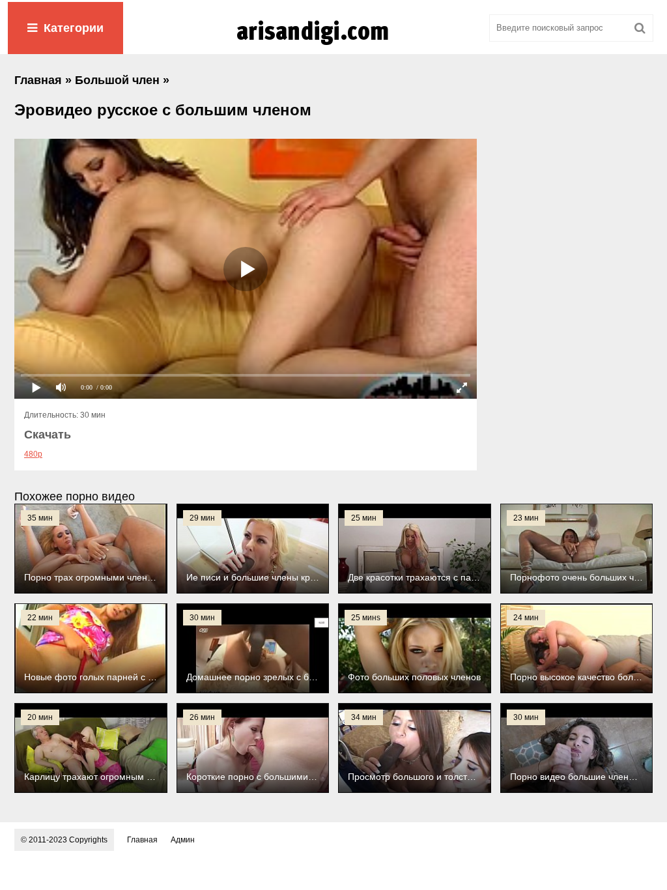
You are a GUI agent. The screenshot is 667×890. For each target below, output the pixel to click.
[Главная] (333, 45)
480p (33, 454)
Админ (183, 839)
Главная (142, 839)
